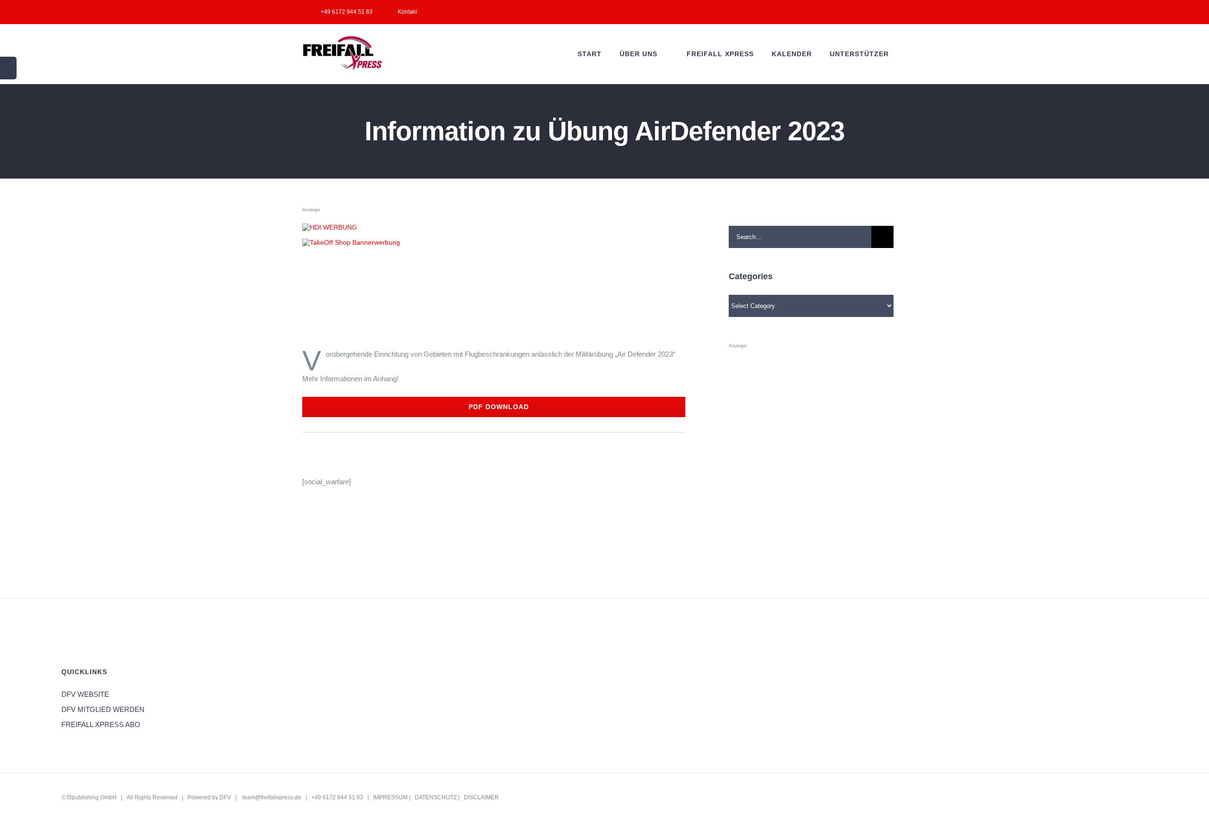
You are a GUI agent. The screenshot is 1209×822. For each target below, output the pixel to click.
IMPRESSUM (390, 797)
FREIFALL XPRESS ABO (100, 724)
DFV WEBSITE (85, 694)
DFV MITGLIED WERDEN (103, 709)
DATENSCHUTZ (436, 797)
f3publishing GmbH (92, 797)
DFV (225, 797)
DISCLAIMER (481, 797)
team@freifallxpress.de (271, 797)
